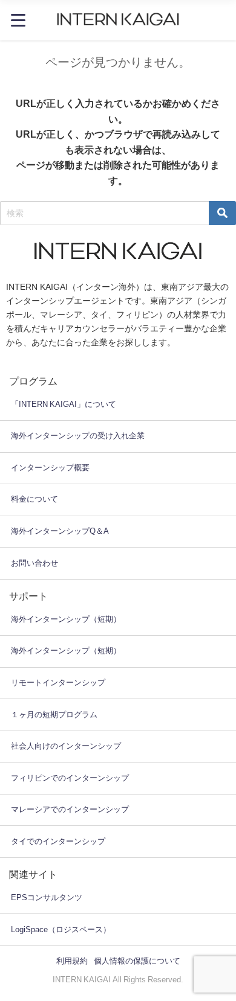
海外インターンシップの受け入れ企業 (78, 436)
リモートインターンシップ (58, 682)
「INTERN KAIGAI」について (63, 404)
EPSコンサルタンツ (46, 897)
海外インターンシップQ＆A (60, 531)
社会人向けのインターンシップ (66, 746)
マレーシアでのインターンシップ (70, 809)
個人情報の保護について (137, 961)
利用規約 (72, 961)
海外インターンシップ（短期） (66, 619)
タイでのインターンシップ (58, 841)
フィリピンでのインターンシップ (70, 778)
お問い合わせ (34, 563)
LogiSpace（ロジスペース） (61, 929)
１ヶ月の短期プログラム (54, 714)
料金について (34, 499)
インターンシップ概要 (50, 468)
